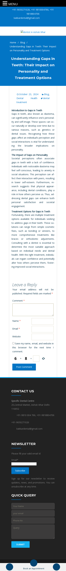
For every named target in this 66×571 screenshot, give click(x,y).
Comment (18, 300)
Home (13, 42)
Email (16, 328)
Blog (22, 42)
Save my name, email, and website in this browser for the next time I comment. (33, 347)
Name (16, 320)
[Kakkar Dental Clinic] (33, 31)
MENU (13, 4)
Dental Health (26, 98)
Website (16, 336)
